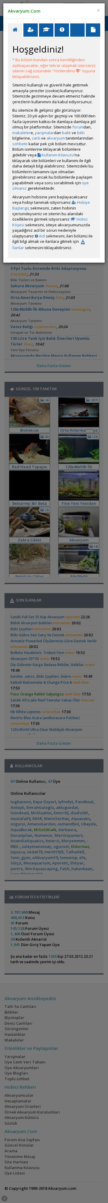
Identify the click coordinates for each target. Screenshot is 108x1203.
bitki (81, 132)
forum (77, 127)
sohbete (20, 143)
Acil (41, 236)
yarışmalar (44, 132)
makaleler (21, 132)
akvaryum (55, 138)
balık (66, 132)
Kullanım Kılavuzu (57, 155)
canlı (36, 138)
